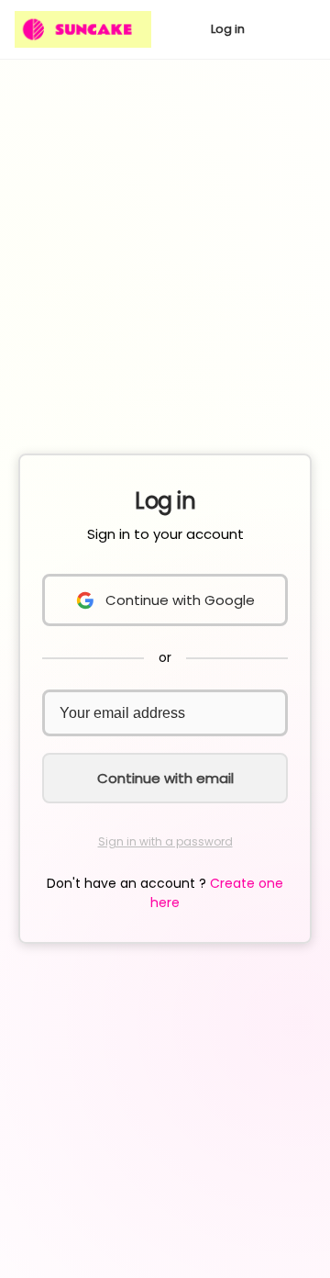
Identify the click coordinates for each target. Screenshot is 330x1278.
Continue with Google (180, 600)
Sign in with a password (165, 841)
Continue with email (165, 778)
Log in (228, 29)
